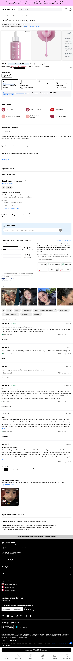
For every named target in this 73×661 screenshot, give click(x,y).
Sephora (13, 522)
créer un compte (21, 93)
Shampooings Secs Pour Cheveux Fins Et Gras (26, 525)
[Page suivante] (33, 469)
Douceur (37, 26)
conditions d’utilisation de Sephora (26, 643)
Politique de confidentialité (8, 643)
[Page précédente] (2, 469)
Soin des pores (30, 26)
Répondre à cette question (11, 209)
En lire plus (5, 429)
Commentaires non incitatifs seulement (44, 310)
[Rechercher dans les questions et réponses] (3, 187)
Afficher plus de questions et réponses (16, 215)
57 (30, 469)
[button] (34, 64)
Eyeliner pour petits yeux (48, 525)
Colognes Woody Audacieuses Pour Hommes (15, 529)
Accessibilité (39, 643)
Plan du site (47, 643)
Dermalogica (6, 19)
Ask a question (16, 24)
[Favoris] (65, 9)
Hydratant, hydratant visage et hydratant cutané (31, 522)
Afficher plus (5, 160)
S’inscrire (29, 609)
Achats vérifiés (27, 310)
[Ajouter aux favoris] (70, 68)
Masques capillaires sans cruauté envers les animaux (36, 527)
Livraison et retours (8, 94)
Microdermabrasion (23, 16)
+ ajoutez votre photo (8, 485)
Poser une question (7, 183)
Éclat (24, 26)
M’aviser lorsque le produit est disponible (36, 650)
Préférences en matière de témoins (60, 643)
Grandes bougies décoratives (10, 527)
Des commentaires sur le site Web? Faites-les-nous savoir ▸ (36, 536)
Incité (33, 303)
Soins (14, 16)
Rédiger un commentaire (64, 240)
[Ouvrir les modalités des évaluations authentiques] (18, 279)
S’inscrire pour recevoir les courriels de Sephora (17, 605)
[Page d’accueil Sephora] (8, 9)
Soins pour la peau (6, 16)
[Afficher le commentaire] (10, 296)
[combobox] (40, 9)
